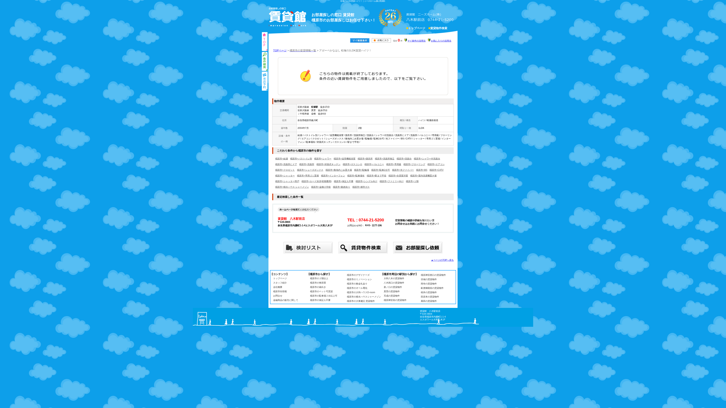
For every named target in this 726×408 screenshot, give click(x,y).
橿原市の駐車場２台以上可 (323, 295)
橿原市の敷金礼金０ (357, 283)
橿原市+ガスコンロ (352, 164)
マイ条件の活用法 (416, 40)
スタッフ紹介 (280, 282)
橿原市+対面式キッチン (328, 164)
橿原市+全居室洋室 (398, 175)
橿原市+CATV (437, 170)
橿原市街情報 (280, 291)
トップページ (416, 28)
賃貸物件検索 (438, 28)
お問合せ (277, 295)
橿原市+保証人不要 (343, 181)
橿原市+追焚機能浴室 (344, 158)
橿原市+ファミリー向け (392, 181)
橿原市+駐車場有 (356, 175)
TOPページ (280, 50)
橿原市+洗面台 (404, 158)
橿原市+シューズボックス (310, 170)
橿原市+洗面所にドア (286, 164)
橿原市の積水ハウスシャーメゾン (364, 296)
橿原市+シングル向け (366, 181)
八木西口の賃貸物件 (394, 282)
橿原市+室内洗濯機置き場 (423, 175)
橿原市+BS (421, 170)
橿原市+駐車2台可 (380, 170)
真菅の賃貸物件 (392, 291)
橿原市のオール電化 (357, 288)
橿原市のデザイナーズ (358, 275)
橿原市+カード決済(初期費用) (317, 181)
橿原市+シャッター (285, 175)
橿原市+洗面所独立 (384, 158)
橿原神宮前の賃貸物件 (395, 300)
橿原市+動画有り (341, 187)
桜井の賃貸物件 (429, 292)
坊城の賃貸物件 (429, 279)
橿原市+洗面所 (306, 164)
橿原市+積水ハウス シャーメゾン (292, 187)
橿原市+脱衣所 (365, 158)
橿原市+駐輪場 (361, 170)
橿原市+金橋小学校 (321, 187)
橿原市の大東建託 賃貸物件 (361, 301)
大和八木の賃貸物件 (394, 278)
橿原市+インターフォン (333, 175)
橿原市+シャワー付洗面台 (427, 158)
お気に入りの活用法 (441, 40)
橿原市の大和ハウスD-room (361, 292)
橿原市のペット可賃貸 (321, 291)
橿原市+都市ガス (361, 187)
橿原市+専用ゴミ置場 (308, 175)
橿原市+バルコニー (374, 164)
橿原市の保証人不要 (320, 300)
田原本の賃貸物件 (430, 296)
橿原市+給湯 (281, 158)
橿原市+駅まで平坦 (376, 175)
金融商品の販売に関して (285, 300)
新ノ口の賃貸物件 (393, 287)
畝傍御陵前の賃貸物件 (432, 288)
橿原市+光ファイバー (403, 170)
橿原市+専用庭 (393, 164)
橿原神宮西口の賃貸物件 (433, 275)
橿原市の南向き (318, 287)
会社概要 (277, 287)
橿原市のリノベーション (359, 279)
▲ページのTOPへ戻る (442, 260)
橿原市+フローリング (414, 164)
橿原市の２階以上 (319, 278)
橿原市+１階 (412, 181)
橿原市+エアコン (436, 164)
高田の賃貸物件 (429, 301)
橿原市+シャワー (322, 158)
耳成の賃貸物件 (392, 295)
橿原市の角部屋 (318, 282)
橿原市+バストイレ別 (301, 158)
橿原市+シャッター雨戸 (287, 181)
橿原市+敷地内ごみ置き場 (339, 170)
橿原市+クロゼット (285, 170)
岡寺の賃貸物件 (429, 283)
